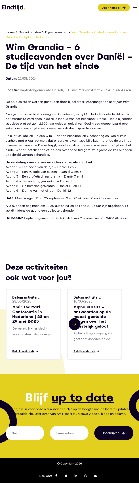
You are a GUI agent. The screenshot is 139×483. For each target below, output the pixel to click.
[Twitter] (21, 228)
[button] (75, 324)
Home (10, 32)
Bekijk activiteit (23, 351)
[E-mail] (54, 228)
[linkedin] (32, 228)
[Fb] (11, 228)
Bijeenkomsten (30, 32)
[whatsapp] (43, 228)
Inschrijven (111, 433)
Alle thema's (111, 7)
